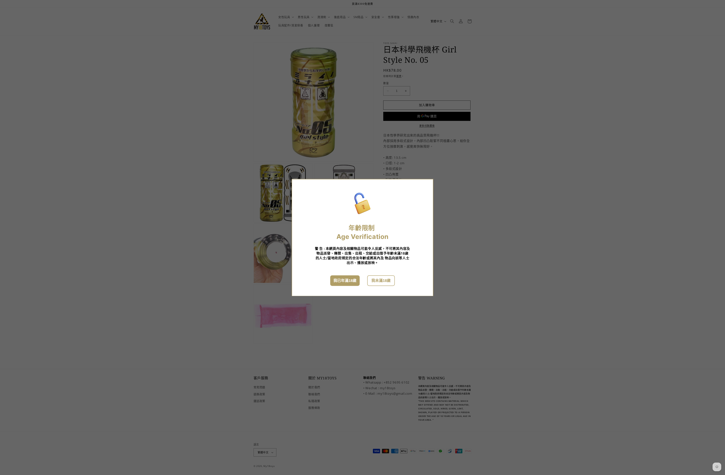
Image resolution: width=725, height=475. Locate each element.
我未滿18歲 (381, 280)
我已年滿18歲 (344, 280)
